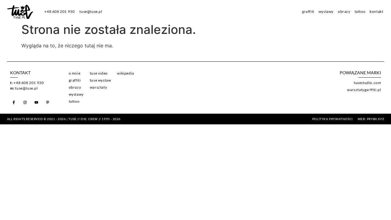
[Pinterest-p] (47, 102)
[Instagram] (25, 102)
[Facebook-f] (13, 102)
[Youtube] (36, 102)
